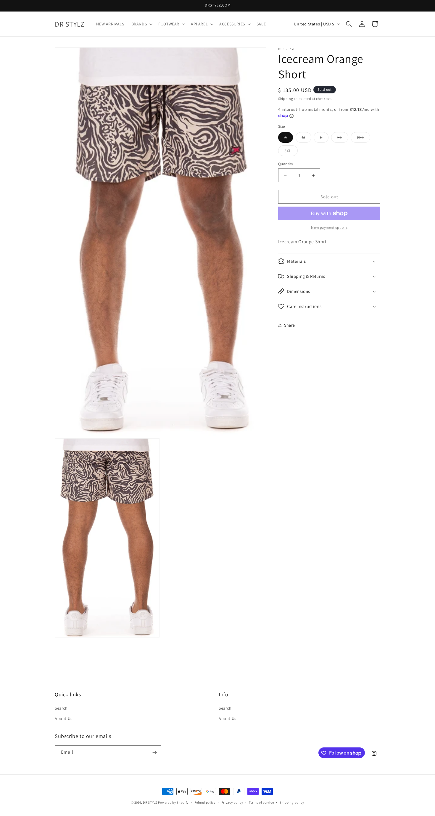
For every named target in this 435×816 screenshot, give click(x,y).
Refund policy (204, 802)
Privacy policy (232, 802)
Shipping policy (292, 802)
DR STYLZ (150, 802)
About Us (63, 718)
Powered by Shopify (173, 802)
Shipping (285, 98)
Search (61, 708)
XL (342, 138)
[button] (141, 24)
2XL (363, 138)
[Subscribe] (154, 753)
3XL (291, 152)
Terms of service (261, 802)
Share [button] (289, 324)
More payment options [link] (329, 227)
